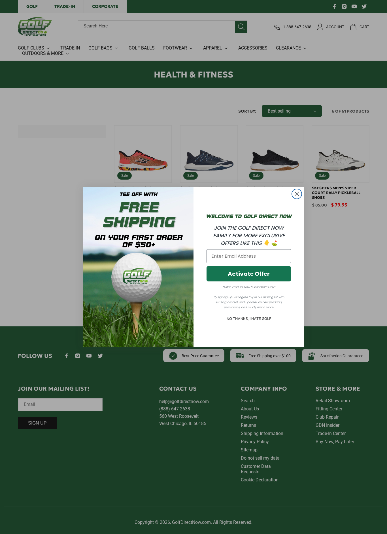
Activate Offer (249, 274)
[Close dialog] (297, 194)
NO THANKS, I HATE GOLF (249, 319)
